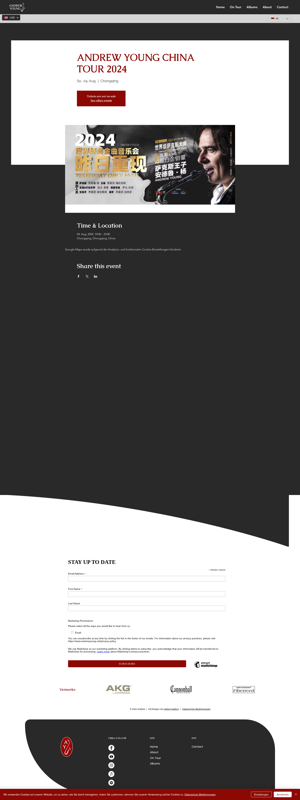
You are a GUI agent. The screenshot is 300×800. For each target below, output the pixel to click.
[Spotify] (111, 783)
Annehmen (283, 794)
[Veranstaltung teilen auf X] (87, 276)
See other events (101, 100)
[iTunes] (111, 774)
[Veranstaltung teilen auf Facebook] (78, 276)
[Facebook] (111, 748)
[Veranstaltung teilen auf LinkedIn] (95, 276)
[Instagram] (111, 765)
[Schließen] (296, 794)
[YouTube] (111, 757)
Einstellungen (261, 794)
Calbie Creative (171, 709)
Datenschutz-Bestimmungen (196, 709)
